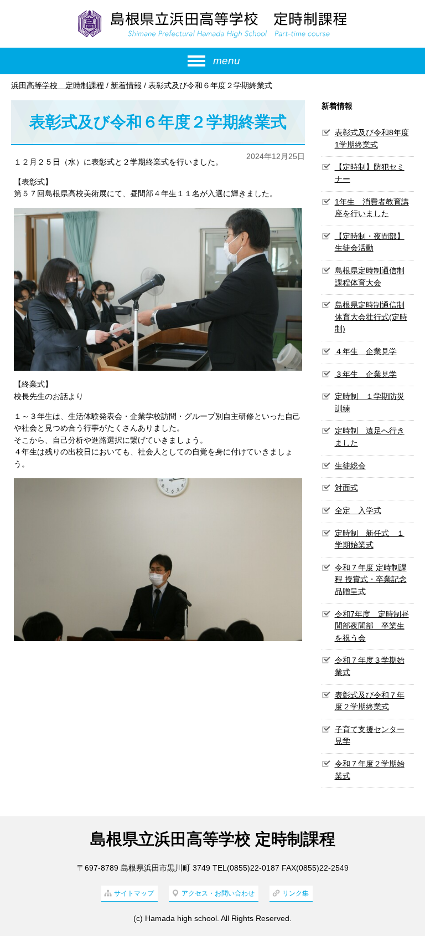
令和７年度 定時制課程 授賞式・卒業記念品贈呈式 (371, 579)
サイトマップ (134, 893)
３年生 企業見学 (366, 374)
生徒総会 (350, 465)
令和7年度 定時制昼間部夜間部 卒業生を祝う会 (372, 626)
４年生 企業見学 (366, 351)
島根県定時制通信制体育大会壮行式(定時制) (371, 316)
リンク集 (295, 893)
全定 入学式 (358, 510)
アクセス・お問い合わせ (218, 893)
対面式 (346, 487)
